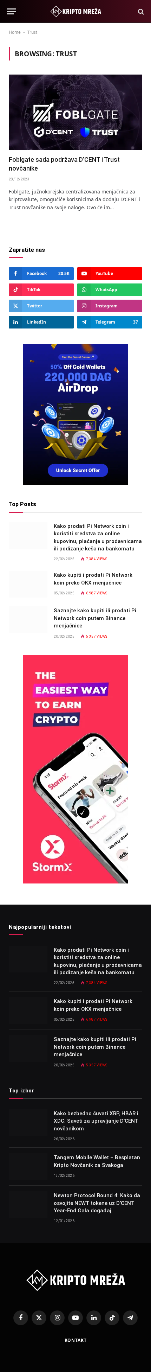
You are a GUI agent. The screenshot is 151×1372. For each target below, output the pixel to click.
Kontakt (76, 1340)
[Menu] (11, 11)
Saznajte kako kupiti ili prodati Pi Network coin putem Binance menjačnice (95, 618)
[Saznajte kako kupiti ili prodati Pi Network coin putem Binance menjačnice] (28, 619)
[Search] (140, 11)
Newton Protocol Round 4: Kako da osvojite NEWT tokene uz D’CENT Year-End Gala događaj (97, 1203)
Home (15, 32)
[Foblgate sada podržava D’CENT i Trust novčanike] (75, 112)
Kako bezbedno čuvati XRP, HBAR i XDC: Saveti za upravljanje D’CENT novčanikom (96, 1121)
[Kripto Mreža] (76, 11)
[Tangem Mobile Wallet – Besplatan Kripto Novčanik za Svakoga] (28, 1166)
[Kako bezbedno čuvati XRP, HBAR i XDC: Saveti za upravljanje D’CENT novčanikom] (28, 1122)
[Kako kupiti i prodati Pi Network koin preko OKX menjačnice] (28, 584)
